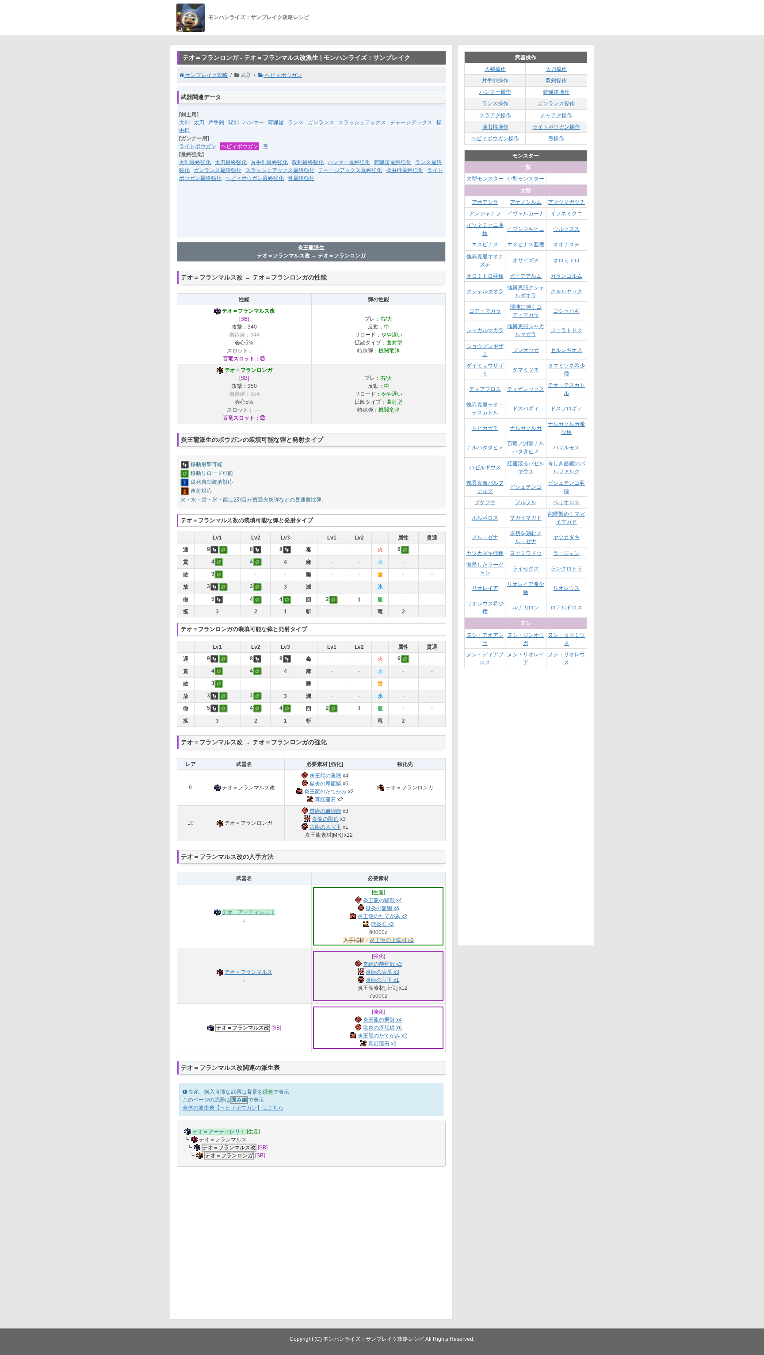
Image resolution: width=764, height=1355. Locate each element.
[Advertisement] (311, 215)
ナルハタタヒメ (485, 447)
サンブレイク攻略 (206, 75)
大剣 (184, 122)
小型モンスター (525, 179)
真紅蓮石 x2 (382, 1044)
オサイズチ (525, 260)
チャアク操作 (556, 115)
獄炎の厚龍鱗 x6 (382, 1028)
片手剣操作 (495, 80)
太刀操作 (556, 69)
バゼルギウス (485, 467)
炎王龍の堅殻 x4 (382, 900)
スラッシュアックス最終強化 (279, 170)
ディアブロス (485, 389)
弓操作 (556, 138)
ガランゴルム (566, 276)
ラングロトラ (566, 569)
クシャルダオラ (485, 291)
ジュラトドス (566, 330)
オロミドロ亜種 (485, 276)
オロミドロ (566, 260)
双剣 (233, 122)
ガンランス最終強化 (217, 170)
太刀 (199, 122)
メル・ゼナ (485, 537)
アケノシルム (526, 202)
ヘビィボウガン (283, 75)
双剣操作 (556, 80)
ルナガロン (525, 608)
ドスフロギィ (566, 409)
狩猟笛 (276, 122)
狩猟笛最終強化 (392, 162)
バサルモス (566, 447)
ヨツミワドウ (526, 553)
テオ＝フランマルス (248, 972)
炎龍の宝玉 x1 (382, 980)
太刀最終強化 (231, 162)
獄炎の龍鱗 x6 (382, 908)
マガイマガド (526, 518)
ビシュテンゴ (526, 487)
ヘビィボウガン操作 (495, 138)
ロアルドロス (566, 608)
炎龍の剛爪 (325, 819)
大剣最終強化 (195, 162)
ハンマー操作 (495, 92)
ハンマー (253, 122)
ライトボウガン (197, 146)
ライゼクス (525, 569)
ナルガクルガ (526, 428)
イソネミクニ (566, 214)
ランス (296, 122)
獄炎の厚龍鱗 (325, 784)
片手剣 (216, 122)
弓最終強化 (301, 178)
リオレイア (485, 588)
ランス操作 (495, 103)
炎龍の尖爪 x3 (382, 972)
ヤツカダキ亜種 (485, 553)
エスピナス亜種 (525, 244)
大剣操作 (495, 69)
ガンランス (321, 122)
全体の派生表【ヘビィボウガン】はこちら (233, 1108)
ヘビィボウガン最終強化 (254, 178)
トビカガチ (485, 428)
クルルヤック (566, 291)
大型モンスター (485, 179)
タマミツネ (525, 370)
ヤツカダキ (566, 537)
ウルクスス (566, 229)
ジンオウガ (525, 350)
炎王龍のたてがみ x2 (382, 916)
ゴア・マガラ (485, 311)
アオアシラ (485, 202)
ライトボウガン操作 (556, 127)
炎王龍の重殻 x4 (382, 1020)
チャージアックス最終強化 (350, 170)
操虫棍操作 (495, 127)
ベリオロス (566, 502)
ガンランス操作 (556, 103)
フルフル (525, 502)
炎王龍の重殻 (325, 776)
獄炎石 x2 (382, 924)
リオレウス (566, 588)
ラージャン (566, 553)
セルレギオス (566, 350)
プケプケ (485, 502)
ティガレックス (525, 389)
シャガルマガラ (485, 330)
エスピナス (485, 244)
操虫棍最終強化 (404, 170)
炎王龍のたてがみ (325, 792)
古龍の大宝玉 (325, 827)
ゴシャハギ (566, 311)
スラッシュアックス (362, 122)
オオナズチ (566, 244)
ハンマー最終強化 (349, 162)
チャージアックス (411, 122)
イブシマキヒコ (525, 229)
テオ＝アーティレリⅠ (248, 912)
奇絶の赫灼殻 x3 (382, 964)
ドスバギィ (525, 409)
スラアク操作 (495, 115)
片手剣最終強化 (269, 162)
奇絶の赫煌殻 (325, 811)
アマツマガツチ (566, 202)
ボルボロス (485, 518)
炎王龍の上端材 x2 (392, 940)
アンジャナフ (485, 214)
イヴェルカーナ (525, 214)
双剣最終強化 (308, 162)
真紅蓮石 (325, 799)
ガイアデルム (526, 276)
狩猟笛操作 (556, 92)
